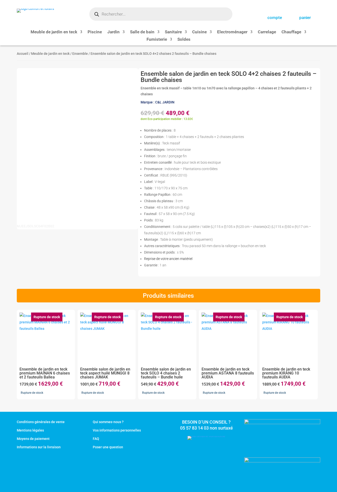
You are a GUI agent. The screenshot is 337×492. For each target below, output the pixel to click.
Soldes (183, 40)
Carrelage (267, 32)
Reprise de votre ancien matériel (168, 259)
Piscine (95, 32)
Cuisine (199, 32)
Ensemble (80, 54)
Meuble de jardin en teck (54, 32)
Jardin (113, 32)
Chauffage (291, 32)
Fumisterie (157, 40)
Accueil (22, 54)
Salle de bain (142, 32)
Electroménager (232, 32)
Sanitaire (173, 32)
